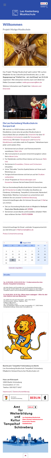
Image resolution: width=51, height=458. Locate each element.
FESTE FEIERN (27, 214)
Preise (5, 234)
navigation (4, 4)
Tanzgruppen (25, 140)
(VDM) (30, 209)
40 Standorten (10, 190)
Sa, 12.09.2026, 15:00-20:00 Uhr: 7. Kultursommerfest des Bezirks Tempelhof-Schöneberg (23, 283)
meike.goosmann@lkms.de (32, 82)
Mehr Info (18, 151)
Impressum (7, 392)
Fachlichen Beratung (29, 198)
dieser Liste (13, 156)
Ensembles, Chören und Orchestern (28, 164)
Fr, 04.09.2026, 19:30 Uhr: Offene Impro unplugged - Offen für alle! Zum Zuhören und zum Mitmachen (25, 295)
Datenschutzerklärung (21, 392)
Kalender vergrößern (16, 268)
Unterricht (32, 135)
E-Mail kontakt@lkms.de (24, 230)
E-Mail (43, 200)
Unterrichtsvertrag (16, 234)
